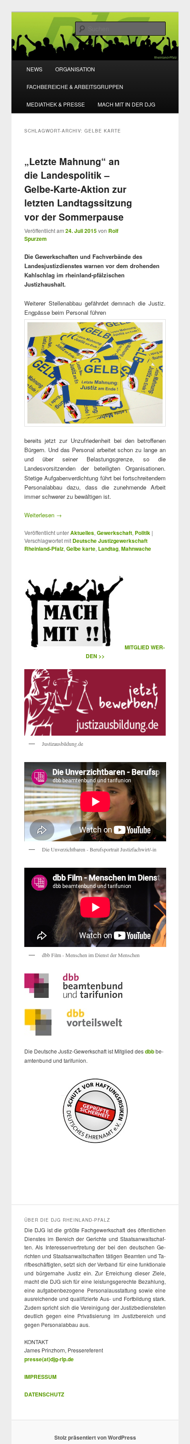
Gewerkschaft (114, 533)
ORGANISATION (75, 69)
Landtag (108, 549)
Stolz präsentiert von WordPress (95, 1437)
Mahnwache (136, 549)
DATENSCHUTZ (44, 1394)
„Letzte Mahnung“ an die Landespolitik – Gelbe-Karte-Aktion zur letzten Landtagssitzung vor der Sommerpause (78, 189)
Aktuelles (82, 533)
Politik (142, 533)
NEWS (34, 69)
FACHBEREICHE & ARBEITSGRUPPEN (75, 86)
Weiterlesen (43, 515)
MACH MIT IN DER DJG (126, 104)
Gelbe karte (80, 549)
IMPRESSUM (40, 1377)
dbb (150, 1051)
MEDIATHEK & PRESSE (56, 104)
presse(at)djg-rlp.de (49, 1359)
